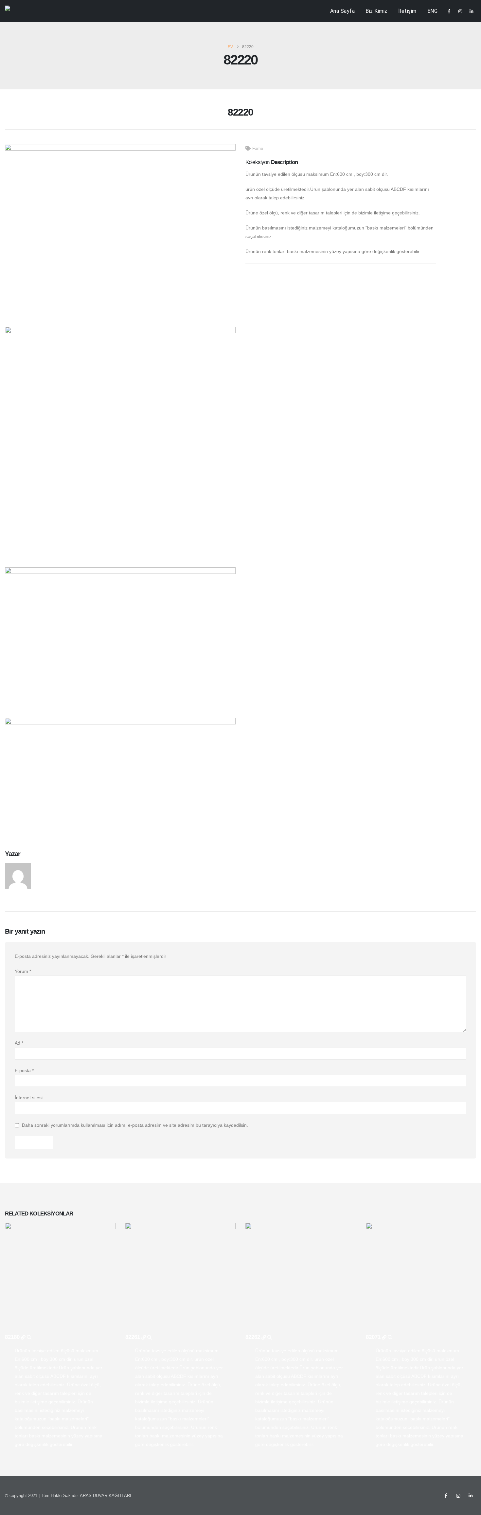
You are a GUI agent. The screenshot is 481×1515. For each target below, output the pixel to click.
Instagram (458, 1496)
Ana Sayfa (342, 11)
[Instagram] (460, 11)
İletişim (407, 11)
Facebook (446, 1496)
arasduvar (50, 866)
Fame (257, 148)
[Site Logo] (18, 11)
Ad (19, 1043)
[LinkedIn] (471, 11)
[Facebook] (449, 11)
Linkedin (470, 1496)
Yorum (23, 971)
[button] (9, 114)
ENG (432, 11)
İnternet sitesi (29, 1097)
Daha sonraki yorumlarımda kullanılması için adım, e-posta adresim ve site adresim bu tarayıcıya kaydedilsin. (135, 1125)
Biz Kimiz (376, 11)
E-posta (24, 1070)
